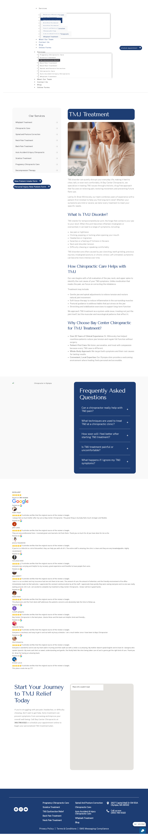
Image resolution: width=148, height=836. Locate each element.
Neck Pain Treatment (48, 66)
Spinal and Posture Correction (52, 68)
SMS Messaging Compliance (94, 828)
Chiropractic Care (49, 31)
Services (43, 8)
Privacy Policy (46, 828)
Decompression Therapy (25, 170)
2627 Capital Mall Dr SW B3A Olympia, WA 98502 (124, 804)
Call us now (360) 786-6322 (118, 811)
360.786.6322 (20, 723)
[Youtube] (26, 809)
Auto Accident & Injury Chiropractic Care (85, 812)
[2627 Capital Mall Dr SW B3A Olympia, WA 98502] (108, 803)
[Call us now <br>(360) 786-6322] (108, 811)
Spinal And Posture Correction (89, 803)
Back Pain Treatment (48, 63)
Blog (41, 45)
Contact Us (44, 42)
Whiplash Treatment (50, 37)
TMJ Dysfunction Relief (49, 60)
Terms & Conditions (66, 828)
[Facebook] (16, 809)
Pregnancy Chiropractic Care (52, 55)
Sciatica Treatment (50, 18)
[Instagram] (21, 809)
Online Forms (45, 47)
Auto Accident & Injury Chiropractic (56, 34)
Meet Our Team (46, 39)
